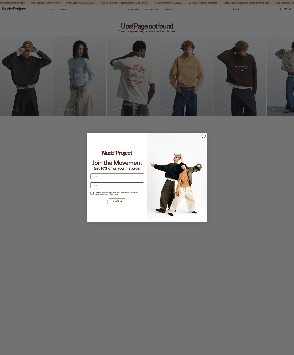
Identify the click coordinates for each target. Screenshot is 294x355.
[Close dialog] (203, 136)
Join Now (117, 201)
